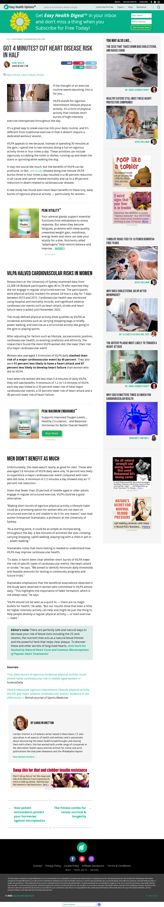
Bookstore (141, 7)
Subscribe (144, 2)
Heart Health (18, 63)
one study (36, 171)
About (117, 2)
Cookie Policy (71, 865)
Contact (37, 865)
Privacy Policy (53, 865)
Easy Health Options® (23, 895)
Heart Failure (28, 74)
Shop (130, 7)
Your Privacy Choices (86, 904)
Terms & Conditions (119, 865)
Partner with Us (129, 2)
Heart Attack (13, 74)
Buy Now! (51, 433)
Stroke (40, 74)
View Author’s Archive (25, 756)
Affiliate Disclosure (93, 865)
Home (8, 39)
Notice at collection (69, 904)
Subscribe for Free (104, 7)
